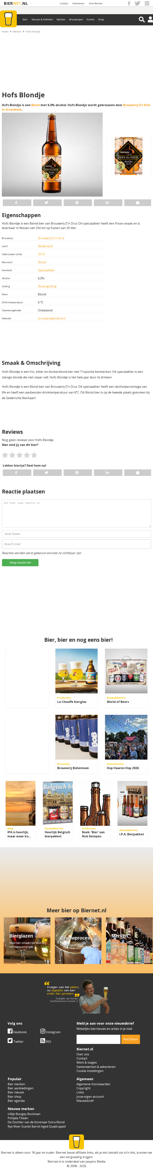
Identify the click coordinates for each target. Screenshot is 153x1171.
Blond (35, 105)
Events (90, 19)
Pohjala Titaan (18, 1118)
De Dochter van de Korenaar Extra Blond (36, 1122)
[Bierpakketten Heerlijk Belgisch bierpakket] (58, 803)
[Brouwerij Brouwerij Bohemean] (76, 737)
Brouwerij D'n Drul (51, 238)
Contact (64, 3)
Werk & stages (86, 1062)
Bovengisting (47, 286)
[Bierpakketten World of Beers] (126, 671)
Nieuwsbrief (85, 1101)
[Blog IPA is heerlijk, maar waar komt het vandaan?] (20, 803)
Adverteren (78, 3)
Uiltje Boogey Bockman (24, 1114)
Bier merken (16, 1084)
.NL (24, 3)
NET (17, 3)
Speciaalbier (46, 270)
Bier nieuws (16, 1092)
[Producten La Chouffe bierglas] (76, 671)
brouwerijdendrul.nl (51, 318)
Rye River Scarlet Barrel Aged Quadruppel (37, 1126)
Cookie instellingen (89, 1071)
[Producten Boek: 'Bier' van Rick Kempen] (95, 803)
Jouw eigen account (90, 1097)
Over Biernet (95, 3)
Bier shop (14, 1097)
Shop (101, 19)
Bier (25, 19)
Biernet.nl (54, 1161)
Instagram (52, 1032)
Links (80, 1092)
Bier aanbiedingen (20, 1088)
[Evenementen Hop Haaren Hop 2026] (126, 737)
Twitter (18, 1042)
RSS (48, 1042)
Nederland (45, 246)
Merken (61, 19)
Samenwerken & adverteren (95, 1067)
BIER (8, 3)
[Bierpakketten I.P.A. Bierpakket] (132, 803)
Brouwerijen (76, 19)
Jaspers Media (95, 1161)
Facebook (20, 1032)
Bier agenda (16, 1101)
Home (5, 31)
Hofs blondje (33, 31)
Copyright (83, 1088)
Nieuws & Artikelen (42, 19)
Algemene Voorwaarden (93, 1084)
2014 (41, 254)
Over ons (82, 1054)
